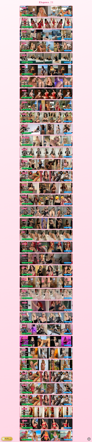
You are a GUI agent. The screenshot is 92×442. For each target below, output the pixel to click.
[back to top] (89, 439)
